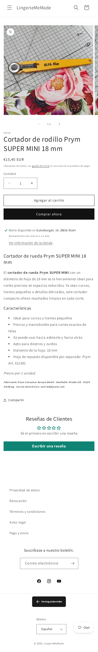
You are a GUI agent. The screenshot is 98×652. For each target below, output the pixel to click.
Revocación (18, 501)
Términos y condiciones (27, 511)
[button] (9, 7)
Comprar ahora (49, 214)
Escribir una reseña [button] (49, 446)
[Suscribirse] (73, 563)
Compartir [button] (16, 400)
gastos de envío (41, 165)
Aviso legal (18, 522)
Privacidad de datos (25, 490)
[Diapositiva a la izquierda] (38, 124)
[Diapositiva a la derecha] (59, 124)
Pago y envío (19, 533)
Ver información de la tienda (31, 243)
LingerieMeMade (54, 643)
